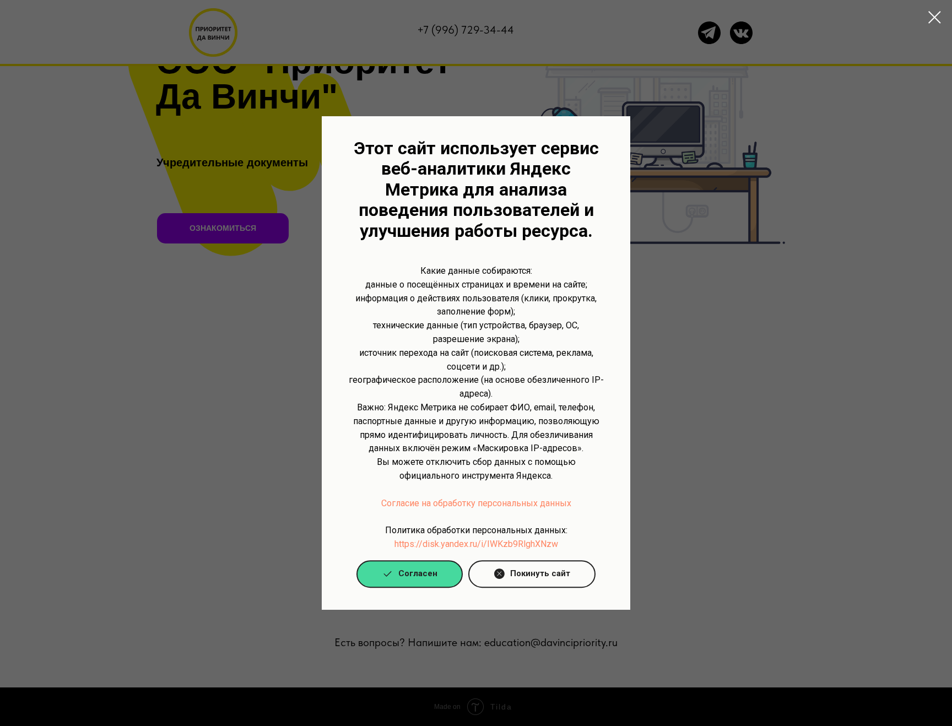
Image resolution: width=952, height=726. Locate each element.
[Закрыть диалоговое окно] (934, 17)
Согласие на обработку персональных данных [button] (476, 503)
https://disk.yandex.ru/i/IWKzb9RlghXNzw (476, 544)
